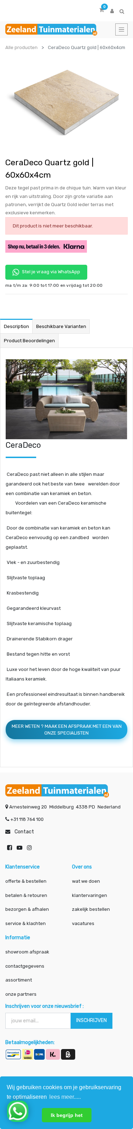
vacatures (83, 923)
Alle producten (21, 47)
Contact (24, 832)
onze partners (21, 994)
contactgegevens (24, 966)
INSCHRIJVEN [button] (91, 1020)
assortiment (18, 980)
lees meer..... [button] (65, 1097)
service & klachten (25, 923)
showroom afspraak (27, 952)
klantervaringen (89, 895)
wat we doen (86, 881)
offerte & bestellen (26, 881)
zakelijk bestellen (91, 909)
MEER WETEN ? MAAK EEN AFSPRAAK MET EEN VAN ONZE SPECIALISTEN (67, 730)
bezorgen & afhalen (27, 909)
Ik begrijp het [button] (67, 1115)
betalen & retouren (26, 895)
